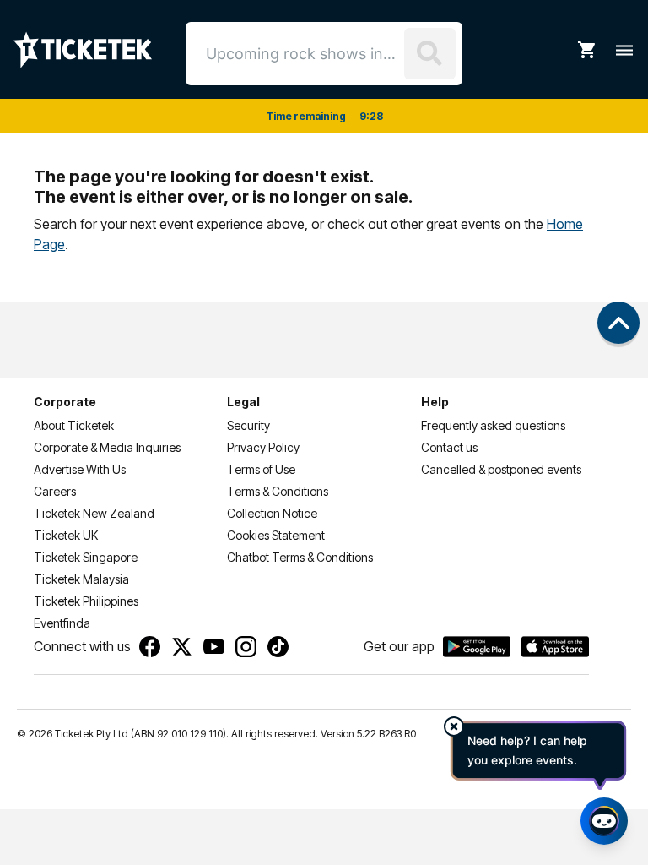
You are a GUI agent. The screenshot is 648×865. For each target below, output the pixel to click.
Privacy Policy (263, 447)
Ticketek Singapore (86, 557)
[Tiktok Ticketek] (278, 646)
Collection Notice (272, 513)
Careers (55, 491)
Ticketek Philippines (86, 601)
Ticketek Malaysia (81, 579)
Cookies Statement (276, 535)
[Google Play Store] (476, 647)
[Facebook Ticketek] (149, 646)
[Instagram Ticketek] (245, 646)
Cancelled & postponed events (501, 469)
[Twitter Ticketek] (181, 646)
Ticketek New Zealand (94, 513)
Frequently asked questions (493, 425)
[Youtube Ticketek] (213, 646)
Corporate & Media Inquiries (107, 447)
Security (248, 425)
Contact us (449, 447)
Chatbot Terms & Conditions (300, 557)
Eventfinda (62, 623)
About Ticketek (74, 425)
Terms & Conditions (277, 491)
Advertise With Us (80, 469)
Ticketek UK (66, 535)
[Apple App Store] (555, 647)
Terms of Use (261, 469)
